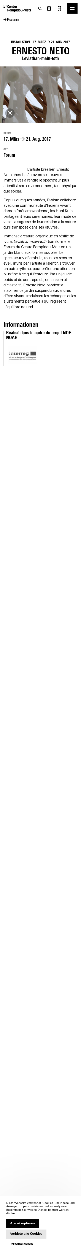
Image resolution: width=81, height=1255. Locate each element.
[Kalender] (49, 8)
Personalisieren (21, 1244)
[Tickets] (59, 8)
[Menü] (72, 8)
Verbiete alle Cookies (26, 1234)
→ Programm (11, 20)
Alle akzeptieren (22, 1223)
